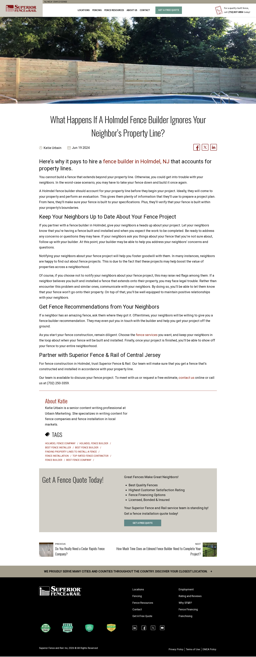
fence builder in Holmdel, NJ (136, 161)
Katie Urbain (52, 148)
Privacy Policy (176, 649)
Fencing (137, 596)
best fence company (79, 460)
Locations (84, 10)
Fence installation (57, 455)
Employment (186, 589)
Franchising (185, 616)
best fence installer (58, 447)
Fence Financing (188, 609)
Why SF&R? (185, 602)
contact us (186, 378)
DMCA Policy (209, 649)
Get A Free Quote (168, 10)
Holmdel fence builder (94, 443)
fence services (146, 335)
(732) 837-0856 (235, 12)
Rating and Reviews (190, 596)
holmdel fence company (60, 443)
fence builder (54, 460)
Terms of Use (193, 649)
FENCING (97, 10)
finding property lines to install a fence (71, 451)
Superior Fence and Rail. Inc (53, 648)
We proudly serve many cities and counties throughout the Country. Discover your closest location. (128, 571)
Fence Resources (142, 602)
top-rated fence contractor (91, 455)
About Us (132, 10)
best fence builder (87, 447)
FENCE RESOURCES (114, 10)
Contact (145, 10)
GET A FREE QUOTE (143, 523)
